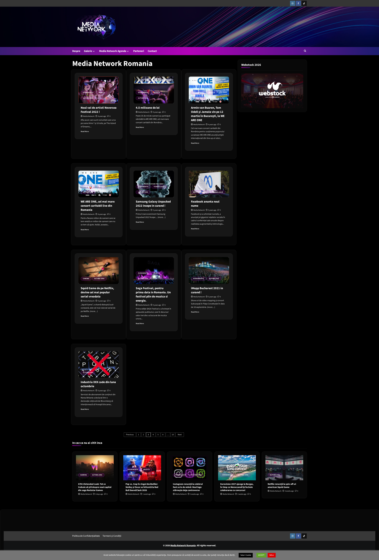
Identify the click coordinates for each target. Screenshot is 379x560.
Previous (130, 434)
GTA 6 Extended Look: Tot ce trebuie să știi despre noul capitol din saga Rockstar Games (94, 487)
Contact (152, 51)
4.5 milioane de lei (148, 108)
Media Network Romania (183, 545)
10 (173, 434)
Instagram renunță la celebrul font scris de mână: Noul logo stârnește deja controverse (188, 487)
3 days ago (99, 494)
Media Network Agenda (112, 51)
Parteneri (138, 51)
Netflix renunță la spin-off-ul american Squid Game (282, 486)
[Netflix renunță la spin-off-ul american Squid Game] (284, 467)
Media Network (88, 116)
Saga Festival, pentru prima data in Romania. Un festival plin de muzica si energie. (153, 294)
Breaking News (200, 192)
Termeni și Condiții (112, 535)
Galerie (88, 51)
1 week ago (147, 494)
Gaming (83, 475)
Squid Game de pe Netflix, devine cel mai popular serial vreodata (97, 292)
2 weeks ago (194, 494)
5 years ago (157, 210)
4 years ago (102, 116)
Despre (76, 51)
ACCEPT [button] (261, 555)
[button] (305, 50)
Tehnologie (159, 187)
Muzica (102, 93)
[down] (93, 51)
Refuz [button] (271, 555)
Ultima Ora (88, 98)
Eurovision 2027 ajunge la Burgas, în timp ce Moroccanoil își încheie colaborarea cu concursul (237, 487)
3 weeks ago (289, 491)
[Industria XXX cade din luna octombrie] (98, 364)
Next (180, 434)
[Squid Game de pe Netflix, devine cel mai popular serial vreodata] (98, 270)
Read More (85, 131)
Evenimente (88, 93)
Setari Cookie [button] (245, 555)
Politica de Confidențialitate (86, 535)
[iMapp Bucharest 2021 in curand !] (209, 270)
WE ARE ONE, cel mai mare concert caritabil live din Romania (98, 206)
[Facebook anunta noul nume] (209, 184)
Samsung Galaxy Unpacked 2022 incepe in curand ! (153, 204)
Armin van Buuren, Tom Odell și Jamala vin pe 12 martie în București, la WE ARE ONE (208, 114)
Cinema (86, 278)
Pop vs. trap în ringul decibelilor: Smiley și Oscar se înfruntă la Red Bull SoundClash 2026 (142, 487)
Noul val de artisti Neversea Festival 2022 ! (99, 110)
